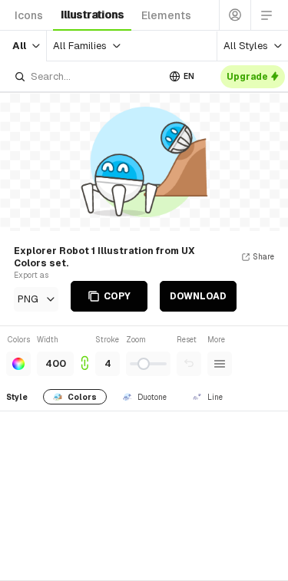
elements (166, 15)
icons (29, 15)
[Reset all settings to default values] (189, 364)
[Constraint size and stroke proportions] (84, 355)
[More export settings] (219, 364)
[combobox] (86, 76)
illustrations (92, 14)
